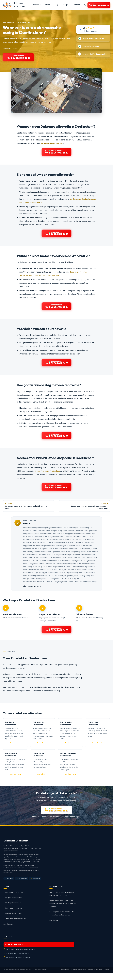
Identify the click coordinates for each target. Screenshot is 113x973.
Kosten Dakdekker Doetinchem (15, 919)
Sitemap (107, 970)
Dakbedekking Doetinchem (13, 892)
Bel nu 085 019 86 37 (16, 945)
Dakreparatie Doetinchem (13, 913)
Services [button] (35, 4)
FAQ (56, 4)
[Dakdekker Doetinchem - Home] (7, 5)
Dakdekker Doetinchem (19, 5)
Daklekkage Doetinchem (12, 903)
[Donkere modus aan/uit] (85, 5)
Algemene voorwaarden (78, 970)
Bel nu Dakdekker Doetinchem (47, 471)
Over (47, 4)
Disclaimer (99, 970)
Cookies (90, 970)
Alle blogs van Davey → (32, 586)
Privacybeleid (65, 970)
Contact (76, 4)
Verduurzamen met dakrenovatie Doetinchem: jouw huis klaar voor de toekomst (62, 903)
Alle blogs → (54, 920)
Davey (8, 48)
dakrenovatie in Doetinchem (51, 143)
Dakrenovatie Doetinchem (18, 22)
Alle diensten (8, 924)
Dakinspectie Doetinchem (13, 897)
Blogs (65, 4)
